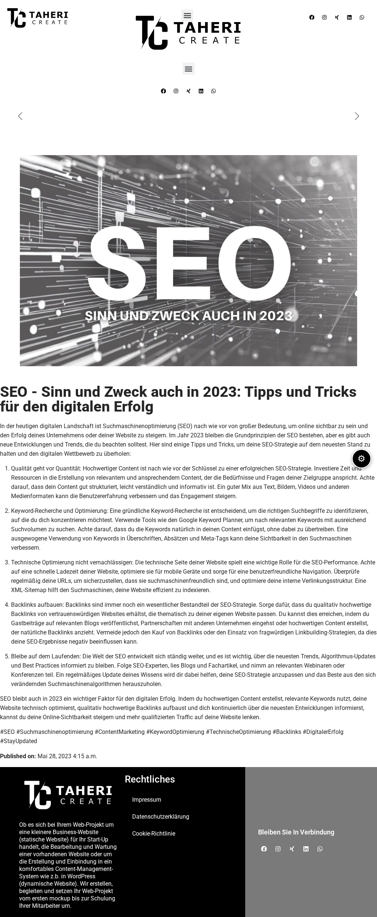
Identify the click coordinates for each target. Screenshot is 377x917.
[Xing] (188, 91)
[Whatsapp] (213, 91)
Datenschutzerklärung (160, 816)
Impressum (146, 799)
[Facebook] (163, 91)
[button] (189, 69)
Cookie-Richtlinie (153, 833)
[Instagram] (176, 91)
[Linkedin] (201, 91)
